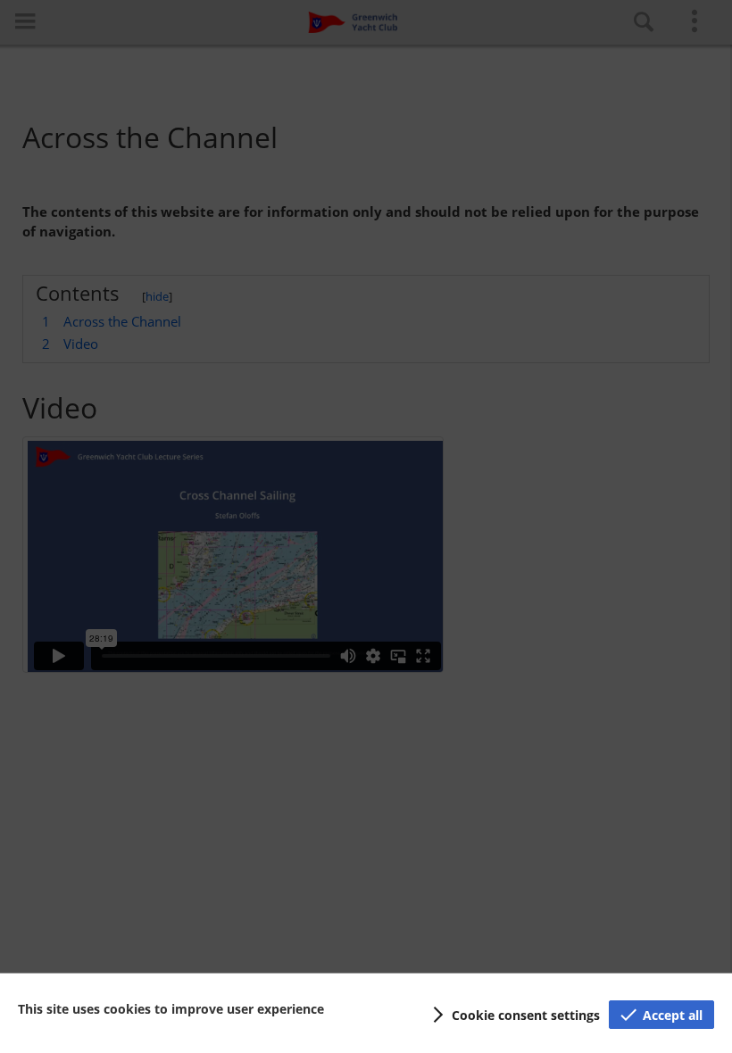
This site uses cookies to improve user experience (171, 1008)
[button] (513, 1014)
